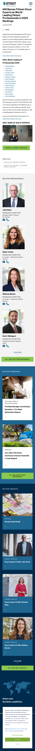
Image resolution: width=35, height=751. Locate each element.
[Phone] (7, 219)
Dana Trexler (9, 94)
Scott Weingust (10, 96)
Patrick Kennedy (10, 83)
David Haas (9, 75)
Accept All (17, 739)
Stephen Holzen (10, 77)
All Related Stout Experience (17, 475)
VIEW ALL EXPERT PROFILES (16, 148)
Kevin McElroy (9, 85)
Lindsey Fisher (9, 72)
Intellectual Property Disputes (14, 162)
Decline (17, 744)
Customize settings (17, 735)
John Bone (8, 68)
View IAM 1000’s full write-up (12, 56)
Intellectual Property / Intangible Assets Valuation (15, 166)
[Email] (4, 219)
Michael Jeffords (10, 81)
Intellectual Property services (12, 118)
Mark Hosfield (9, 79)
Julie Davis (8, 70)
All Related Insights (17, 668)
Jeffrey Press (9, 87)
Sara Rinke (8, 92)
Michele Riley (9, 90)
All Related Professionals (17, 359)
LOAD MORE (17, 352)
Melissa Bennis (10, 66)
